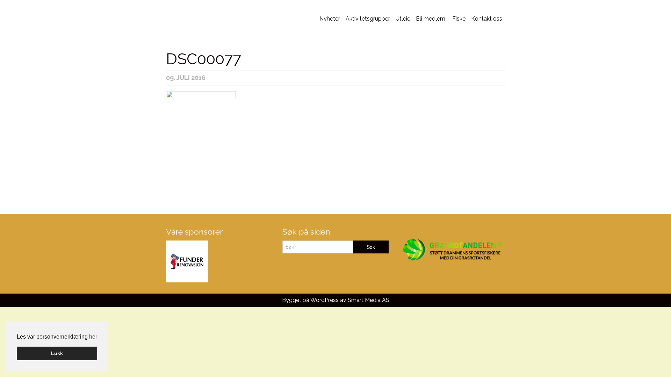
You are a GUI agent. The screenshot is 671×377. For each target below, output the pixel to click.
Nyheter (329, 18)
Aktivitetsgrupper (368, 18)
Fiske (459, 18)
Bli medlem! (431, 18)
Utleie (403, 18)
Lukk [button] (57, 353)
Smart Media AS (368, 300)
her (93, 337)
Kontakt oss (486, 18)
